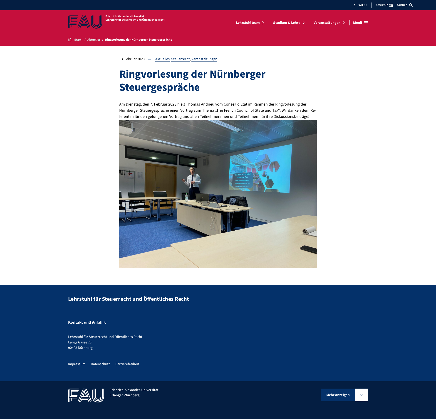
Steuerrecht (180, 59)
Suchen (402, 5)
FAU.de (362, 5)
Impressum (76, 364)
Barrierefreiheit (127, 364)
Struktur (382, 5)
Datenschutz (100, 364)
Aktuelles (162, 59)
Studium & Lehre (286, 22)
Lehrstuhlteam (248, 22)
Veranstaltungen (327, 22)
